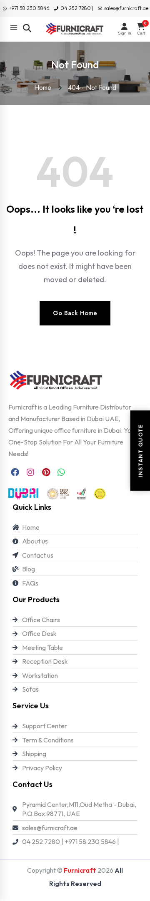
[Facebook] (15, 472)
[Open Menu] (13, 27)
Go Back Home (75, 313)
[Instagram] (30, 472)
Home (44, 87)
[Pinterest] (45, 472)
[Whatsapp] (61, 472)
